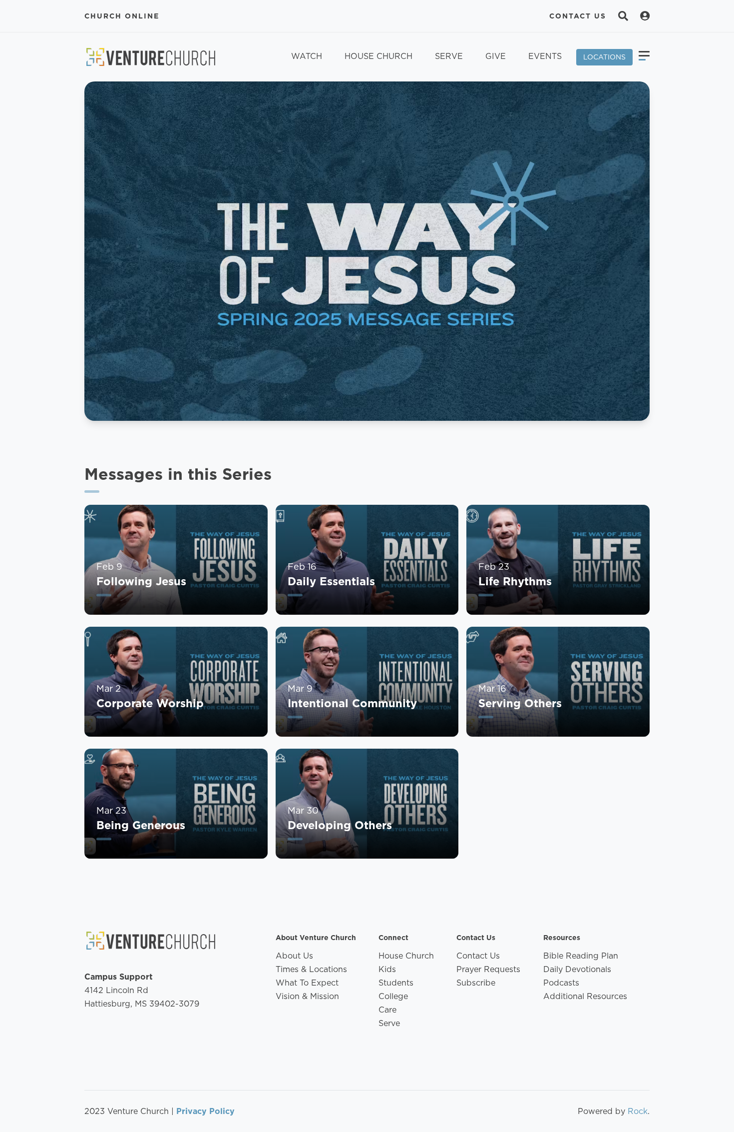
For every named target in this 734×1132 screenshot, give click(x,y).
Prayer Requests (488, 969)
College (393, 996)
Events (545, 56)
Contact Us (577, 16)
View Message (124, 607)
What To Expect (307, 983)
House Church (378, 56)
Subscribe (475, 983)
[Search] (623, 16)
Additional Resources (585, 996)
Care (387, 1010)
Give (495, 56)
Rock (638, 1111)
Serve (449, 56)
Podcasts (561, 983)
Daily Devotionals (577, 969)
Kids (387, 969)
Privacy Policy (205, 1111)
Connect (393, 938)
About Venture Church (316, 938)
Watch (306, 56)
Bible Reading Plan (580, 956)
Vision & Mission (307, 996)
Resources (561, 938)
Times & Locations (311, 969)
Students (395, 983)
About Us (294, 956)
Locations (604, 57)
